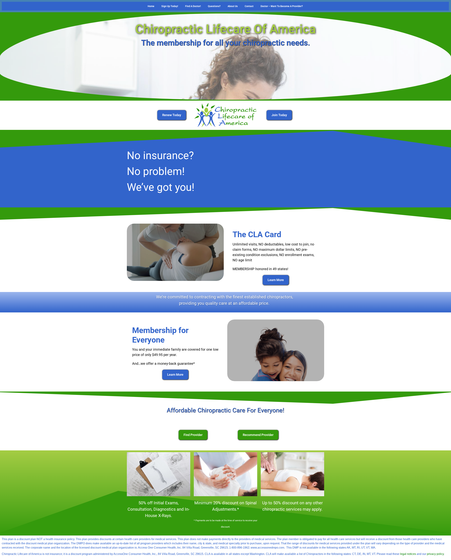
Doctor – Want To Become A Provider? (282, 6)
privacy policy (435, 553)
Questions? (214, 6)
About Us (233, 6)
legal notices (408, 553)
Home (151, 6)
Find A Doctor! (193, 6)
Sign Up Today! (169, 6)
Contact (249, 6)
